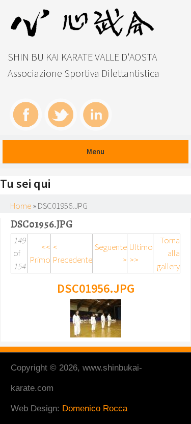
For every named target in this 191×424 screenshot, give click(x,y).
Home (20, 205)
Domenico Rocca (94, 408)
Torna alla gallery (168, 253)
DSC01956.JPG (95, 288)
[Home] (85, 34)
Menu (95, 151)
